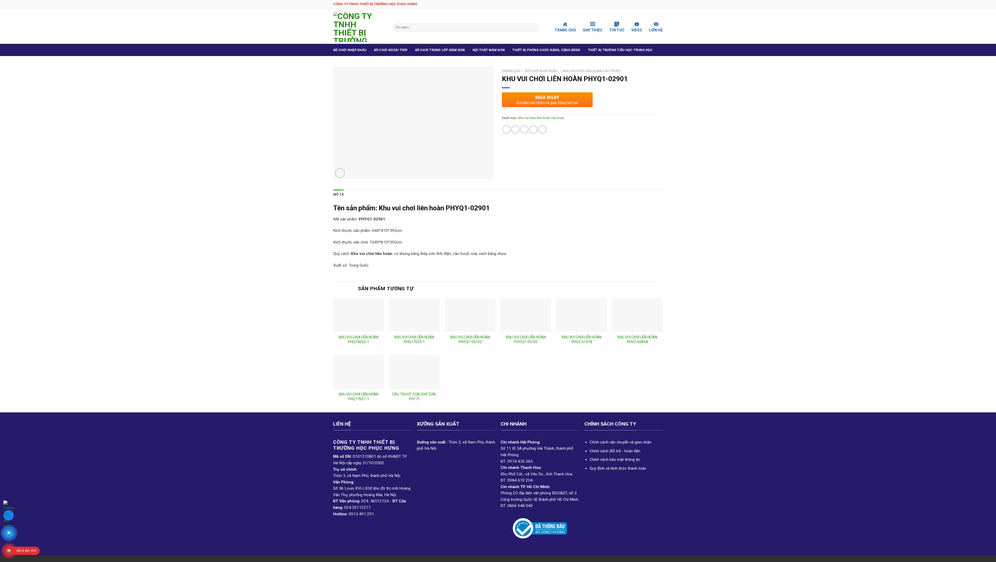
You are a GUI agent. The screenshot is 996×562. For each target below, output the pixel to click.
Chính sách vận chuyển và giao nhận (620, 442)
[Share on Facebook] (506, 129)
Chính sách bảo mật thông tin (615, 459)
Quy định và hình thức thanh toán (618, 468)
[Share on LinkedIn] (542, 129)
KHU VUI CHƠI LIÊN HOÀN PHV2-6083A (637, 339)
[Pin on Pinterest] (533, 129)
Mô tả (338, 194)
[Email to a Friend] (524, 129)
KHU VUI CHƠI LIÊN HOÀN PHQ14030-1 (358, 339)
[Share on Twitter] (515, 129)
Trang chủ (511, 71)
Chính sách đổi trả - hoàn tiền (615, 451)
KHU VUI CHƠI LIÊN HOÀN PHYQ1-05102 (470, 339)
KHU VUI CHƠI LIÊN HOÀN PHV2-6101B (581, 339)
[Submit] (534, 27)
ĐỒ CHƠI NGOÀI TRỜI (390, 50)
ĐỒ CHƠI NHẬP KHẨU (349, 50)
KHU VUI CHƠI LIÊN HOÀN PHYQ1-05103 (526, 339)
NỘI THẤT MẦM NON (489, 50)
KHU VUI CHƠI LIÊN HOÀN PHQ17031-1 (358, 396)
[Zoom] (340, 173)
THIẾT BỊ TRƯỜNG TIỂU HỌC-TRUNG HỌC (620, 50)
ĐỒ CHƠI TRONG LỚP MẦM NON (440, 50)
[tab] (338, 195)
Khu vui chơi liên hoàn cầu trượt (592, 71)
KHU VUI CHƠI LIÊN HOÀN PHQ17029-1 (414, 339)
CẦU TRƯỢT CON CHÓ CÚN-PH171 (414, 396)
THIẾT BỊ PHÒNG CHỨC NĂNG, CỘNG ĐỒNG (546, 50)
